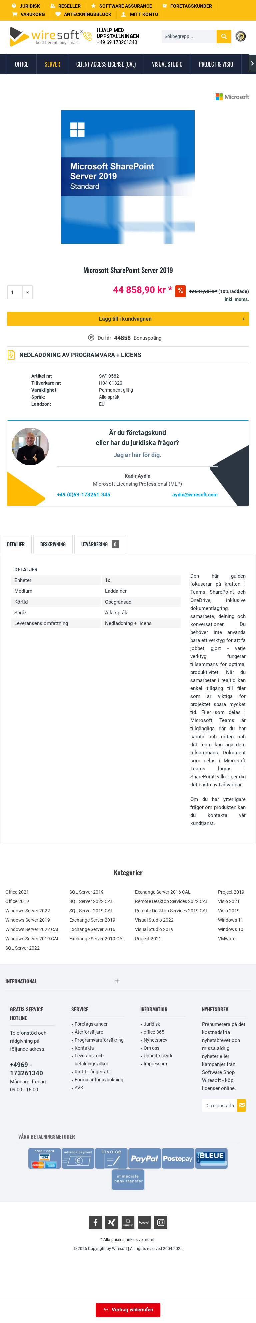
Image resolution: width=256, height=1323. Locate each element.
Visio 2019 (229, 910)
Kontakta (84, 1048)
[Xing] (111, 1222)
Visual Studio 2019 (154, 929)
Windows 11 (230, 920)
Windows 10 (230, 929)
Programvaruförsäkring (99, 1040)
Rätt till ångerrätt (92, 1071)
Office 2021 (17, 892)
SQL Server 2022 (22, 948)
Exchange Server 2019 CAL (97, 938)
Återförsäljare (89, 1032)
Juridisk (152, 1024)
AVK (79, 1087)
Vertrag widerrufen (132, 1310)
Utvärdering (99, 544)
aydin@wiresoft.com (195, 495)
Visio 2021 (229, 901)
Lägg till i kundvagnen (125, 319)
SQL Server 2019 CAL (91, 910)
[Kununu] (144, 1222)
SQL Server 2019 (86, 892)
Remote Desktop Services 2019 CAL (171, 910)
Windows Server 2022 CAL (32, 929)
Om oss (151, 1048)
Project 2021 (148, 938)
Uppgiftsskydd (159, 1055)
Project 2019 (231, 892)
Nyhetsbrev (155, 1040)
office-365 (154, 1032)
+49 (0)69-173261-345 (83, 495)
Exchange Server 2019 (92, 920)
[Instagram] (160, 1222)
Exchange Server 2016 (92, 929)
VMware (226, 938)
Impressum (155, 1063)
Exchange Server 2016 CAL (163, 892)
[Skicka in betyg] (128, 277)
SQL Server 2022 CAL (91, 901)
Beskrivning (53, 544)
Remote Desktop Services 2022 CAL (171, 901)
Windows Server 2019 (27, 920)
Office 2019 (17, 901)
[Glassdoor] (128, 1222)
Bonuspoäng (147, 338)
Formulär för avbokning (99, 1079)
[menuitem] (28, 14)
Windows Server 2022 (27, 910)
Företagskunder (91, 1024)
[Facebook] (95, 1222)
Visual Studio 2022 (154, 920)
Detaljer (16, 544)
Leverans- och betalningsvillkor (91, 1059)
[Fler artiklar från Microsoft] (232, 96)
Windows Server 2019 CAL (32, 938)
